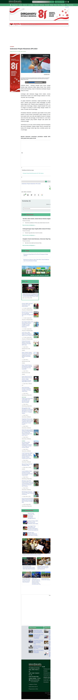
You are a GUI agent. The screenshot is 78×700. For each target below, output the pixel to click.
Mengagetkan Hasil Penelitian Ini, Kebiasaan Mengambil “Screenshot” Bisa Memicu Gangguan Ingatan (27, 411)
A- (26, 82)
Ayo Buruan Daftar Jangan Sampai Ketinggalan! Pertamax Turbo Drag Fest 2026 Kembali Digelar (27, 445)
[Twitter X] (38, 195)
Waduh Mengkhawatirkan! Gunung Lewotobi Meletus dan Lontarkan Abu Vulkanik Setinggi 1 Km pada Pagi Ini (27, 433)
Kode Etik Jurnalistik (48, 680)
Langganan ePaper (59, 1)
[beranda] (10, 5)
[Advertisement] (39, 35)
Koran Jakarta (47, 692)
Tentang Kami (46, 669)
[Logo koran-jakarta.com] (15, 1)
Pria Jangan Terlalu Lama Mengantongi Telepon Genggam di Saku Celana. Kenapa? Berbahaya (27, 324)
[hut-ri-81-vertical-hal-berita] (15, 72)
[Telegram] (31, 195)
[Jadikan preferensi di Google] (42, 195)
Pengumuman (70, 5)
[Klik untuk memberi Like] (24, 195)
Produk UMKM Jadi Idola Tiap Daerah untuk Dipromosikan (27, 305)
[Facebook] (35, 195)
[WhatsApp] (27, 195)
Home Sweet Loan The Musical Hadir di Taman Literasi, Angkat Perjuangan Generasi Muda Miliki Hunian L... (27, 379)
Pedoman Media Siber (48, 675)
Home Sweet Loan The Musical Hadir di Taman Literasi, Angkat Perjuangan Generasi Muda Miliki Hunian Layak (31, 295)
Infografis (63, 5)
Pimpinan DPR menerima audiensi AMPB (32, 554)
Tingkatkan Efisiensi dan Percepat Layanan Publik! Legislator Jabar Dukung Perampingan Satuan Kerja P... (27, 422)
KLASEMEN (12, 46)
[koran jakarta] (12, 24)
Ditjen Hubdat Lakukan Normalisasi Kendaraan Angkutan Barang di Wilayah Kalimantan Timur (27, 355)
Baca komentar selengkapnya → (29, 225)
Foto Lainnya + (36, 281)
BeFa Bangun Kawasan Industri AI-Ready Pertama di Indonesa (27, 493)
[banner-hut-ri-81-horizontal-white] (39, 14)
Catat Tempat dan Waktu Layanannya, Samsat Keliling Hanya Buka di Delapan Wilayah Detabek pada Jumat (27, 456)
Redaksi (45, 671)
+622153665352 (34, 681)
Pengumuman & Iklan (33, 688)
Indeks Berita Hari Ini (33, 686)
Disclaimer (46, 682)
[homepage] (35, 665)
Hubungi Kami (46, 673)
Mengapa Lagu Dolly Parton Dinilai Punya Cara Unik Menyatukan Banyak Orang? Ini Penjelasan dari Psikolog (27, 483)
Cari (52, 1)
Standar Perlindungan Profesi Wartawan (48, 677)
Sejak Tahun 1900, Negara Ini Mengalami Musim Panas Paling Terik (27, 334)
